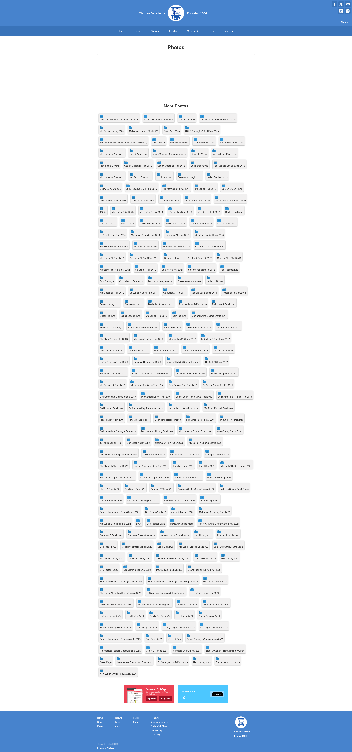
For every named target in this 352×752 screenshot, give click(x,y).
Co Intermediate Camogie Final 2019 (118, 431)
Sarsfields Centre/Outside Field (230, 200)
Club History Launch (223, 350)
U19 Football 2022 (156, 523)
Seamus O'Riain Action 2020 (169, 442)
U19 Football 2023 (109, 569)
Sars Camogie (107, 281)
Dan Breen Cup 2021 (135, 489)
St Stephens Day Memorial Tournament (166, 592)
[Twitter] (341, 4)
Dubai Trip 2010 (108, 315)
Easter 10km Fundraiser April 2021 (150, 465)
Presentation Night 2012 (189, 281)
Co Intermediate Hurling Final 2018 (235, 396)
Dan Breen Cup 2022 (155, 512)
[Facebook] (334, 4)
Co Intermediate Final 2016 (113, 200)
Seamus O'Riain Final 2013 (176, 246)
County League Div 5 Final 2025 (179, 627)
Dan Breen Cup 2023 (205, 558)
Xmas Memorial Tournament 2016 (169, 154)
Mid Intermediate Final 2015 (176, 188)
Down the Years (199, 154)
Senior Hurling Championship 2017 (209, 315)
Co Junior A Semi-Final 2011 (144, 292)
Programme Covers (109, 165)
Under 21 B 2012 (215, 281)
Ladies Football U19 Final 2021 (179, 500)
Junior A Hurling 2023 (139, 558)
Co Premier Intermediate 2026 (158, 119)
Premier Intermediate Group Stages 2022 (120, 512)
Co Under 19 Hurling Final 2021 (143, 500)
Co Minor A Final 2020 (154, 454)
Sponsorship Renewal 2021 (188, 477)
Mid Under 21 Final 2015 (112, 177)
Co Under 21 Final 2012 (131, 281)
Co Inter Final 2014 (226, 223)
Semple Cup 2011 (134, 304)
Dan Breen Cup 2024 (187, 604)
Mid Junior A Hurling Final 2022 (214, 512)
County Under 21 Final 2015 (171, 165)
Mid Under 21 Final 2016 (112, 154)
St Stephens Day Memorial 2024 (115, 627)
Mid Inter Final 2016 (169, 200)
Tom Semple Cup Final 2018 (183, 385)
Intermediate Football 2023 (169, 569)
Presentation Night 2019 (111, 419)
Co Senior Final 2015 (205, 188)
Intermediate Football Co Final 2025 (134, 662)
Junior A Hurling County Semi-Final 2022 (218, 523)
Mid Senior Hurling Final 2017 (148, 338)
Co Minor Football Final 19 (168, 419)
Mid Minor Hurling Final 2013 (114, 246)
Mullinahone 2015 (199, 165)
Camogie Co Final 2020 (217, 454)
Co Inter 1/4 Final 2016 (143, 200)
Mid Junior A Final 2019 (231, 419)
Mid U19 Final (174, 639)
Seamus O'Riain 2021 (161, 489)
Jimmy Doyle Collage (110, 188)
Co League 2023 (108, 546)
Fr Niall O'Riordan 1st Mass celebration (151, 373)
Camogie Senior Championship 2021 (196, 489)
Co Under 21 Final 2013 (177, 235)
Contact (136, 722)
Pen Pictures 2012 (229, 269)
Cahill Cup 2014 (108, 223)
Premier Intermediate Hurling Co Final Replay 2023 (173, 581)
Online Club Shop (159, 726)
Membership (193, 31)
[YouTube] (341, 11)
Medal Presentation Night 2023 (137, 546)
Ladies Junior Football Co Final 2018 (194, 396)
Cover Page (106, 662)
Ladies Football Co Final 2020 (185, 454)
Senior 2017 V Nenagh (111, 327)
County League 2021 (183, 465)
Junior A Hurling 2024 (110, 616)
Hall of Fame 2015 (179, 142)
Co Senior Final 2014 (201, 223)
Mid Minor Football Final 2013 (209, 235)
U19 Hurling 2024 (135, 616)
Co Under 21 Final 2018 (111, 408)
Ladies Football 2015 (217, 177)
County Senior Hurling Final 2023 (204, 569)
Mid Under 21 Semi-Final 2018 (184, 408)
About (117, 726)
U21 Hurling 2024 (184, 616)
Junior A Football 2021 (111, 500)
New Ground (158, 142)
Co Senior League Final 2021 (154, 477)
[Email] (348, 4)
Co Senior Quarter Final (111, 350)
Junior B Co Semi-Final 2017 (114, 362)
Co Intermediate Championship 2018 (118, 396)
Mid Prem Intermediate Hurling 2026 (218, 119)
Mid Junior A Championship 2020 (205, 442)
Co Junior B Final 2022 (111, 535)
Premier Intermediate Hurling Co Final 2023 (121, 581)
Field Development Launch (224, 373)
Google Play (165, 698)
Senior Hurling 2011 (109, 304)
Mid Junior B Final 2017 (166, 350)
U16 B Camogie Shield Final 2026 (202, 131)
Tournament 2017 (172, 327)
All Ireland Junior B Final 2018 (190, 373)
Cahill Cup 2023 (165, 546)
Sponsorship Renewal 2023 (137, 569)
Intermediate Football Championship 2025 (120, 650)
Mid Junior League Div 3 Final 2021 (117, 477)
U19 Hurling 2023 (230, 558)
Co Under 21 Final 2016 (232, 142)
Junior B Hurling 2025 (157, 650)
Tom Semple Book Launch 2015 (229, 165)
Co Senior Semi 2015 (232, 188)
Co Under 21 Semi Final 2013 (209, 246)
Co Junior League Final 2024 (204, 592)
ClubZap (110, 748)
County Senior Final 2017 (195, 350)
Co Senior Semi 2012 (172, 269)
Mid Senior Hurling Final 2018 (155, 396)
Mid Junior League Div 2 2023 (193, 546)
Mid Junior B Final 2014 (151, 211)
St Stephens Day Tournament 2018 (146, 408)
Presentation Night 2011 (234, 292)
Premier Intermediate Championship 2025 (120, 639)
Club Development (159, 722)
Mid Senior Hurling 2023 (112, 558)
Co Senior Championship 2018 (218, 385)
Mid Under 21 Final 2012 (112, 292)
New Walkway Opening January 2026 (118, 673)
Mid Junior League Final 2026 (143, 131)
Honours (155, 718)
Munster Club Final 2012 (229, 258)
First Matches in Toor (139, 419)
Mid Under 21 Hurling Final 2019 (157, 431)
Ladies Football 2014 (150, 223)
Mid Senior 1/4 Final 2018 (112, 385)
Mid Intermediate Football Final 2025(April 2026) (123, 142)
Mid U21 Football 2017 (209, 211)
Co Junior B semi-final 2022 (141, 535)
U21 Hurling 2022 (203, 535)
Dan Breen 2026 (187, 119)
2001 (138, 523)
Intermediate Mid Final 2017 (182, 338)
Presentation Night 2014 (180, 211)
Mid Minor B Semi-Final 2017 (215, 338)
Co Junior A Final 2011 (174, 292)
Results (173, 31)
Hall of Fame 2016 (138, 154)
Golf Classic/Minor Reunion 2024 (116, 604)
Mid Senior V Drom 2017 (228, 327)
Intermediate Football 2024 (216, 604)
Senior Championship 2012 (201, 269)
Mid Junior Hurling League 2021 (236, 465)
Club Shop (155, 734)
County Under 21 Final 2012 (138, 165)
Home (121, 31)
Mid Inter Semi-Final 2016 (197, 200)
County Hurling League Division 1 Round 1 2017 (188, 258)
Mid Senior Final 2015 (140, 177)
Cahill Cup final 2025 (147, 627)
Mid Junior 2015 (164, 177)
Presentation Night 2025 (228, 662)
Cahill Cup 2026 (172, 131)
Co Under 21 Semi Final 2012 (144, 258)
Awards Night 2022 (209, 500)
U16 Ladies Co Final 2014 (113, 235)
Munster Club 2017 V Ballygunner (183, 362)
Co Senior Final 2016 (204, 142)
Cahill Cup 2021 (207, 465)
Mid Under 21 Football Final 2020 (195, 431)
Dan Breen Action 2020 (138, 442)
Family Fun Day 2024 (159, 616)
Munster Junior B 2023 (228, 535)
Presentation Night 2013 (145, 246)
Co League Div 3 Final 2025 (214, 627)
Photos (136, 718)
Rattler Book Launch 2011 (161, 304)
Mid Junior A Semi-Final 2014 (145, 235)
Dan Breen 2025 (154, 639)
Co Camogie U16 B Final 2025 (173, 662)
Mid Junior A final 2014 (123, 211)
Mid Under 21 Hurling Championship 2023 (120, 592)
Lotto (212, 31)
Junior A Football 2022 (182, 512)
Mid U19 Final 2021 (109, 489)
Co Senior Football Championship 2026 (119, 119)
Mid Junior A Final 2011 (223, 304)
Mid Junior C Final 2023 (215, 581)
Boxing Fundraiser (234, 211)
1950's (103, 211)
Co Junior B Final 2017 (216, 362)
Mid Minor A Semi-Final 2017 (114, 338)
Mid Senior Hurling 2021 (219, 477)
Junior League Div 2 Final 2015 (141, 188)
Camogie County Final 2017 (147, 362)
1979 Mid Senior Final (110, 442)
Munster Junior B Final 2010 (193, 304)
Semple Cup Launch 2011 (204, 292)
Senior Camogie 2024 (209, 616)
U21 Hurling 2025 (202, 662)
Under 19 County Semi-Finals (234, 489)
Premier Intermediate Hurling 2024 (154, 604)
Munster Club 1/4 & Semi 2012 (115, 269)
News (137, 31)
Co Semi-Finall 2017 (139, 350)
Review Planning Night (181, 523)
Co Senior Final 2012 (145, 269)
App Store (151, 698)
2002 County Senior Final (229, 431)
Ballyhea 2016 (179, 315)
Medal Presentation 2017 (198, 327)
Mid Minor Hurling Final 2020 (114, 465)
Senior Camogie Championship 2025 (205, 639)
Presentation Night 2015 (189, 177)
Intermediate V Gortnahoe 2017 (143, 327)
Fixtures (155, 31)
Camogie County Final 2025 (187, 650)
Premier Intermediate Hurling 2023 (172, 558)
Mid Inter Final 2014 (175, 223)
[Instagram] (348, 11)
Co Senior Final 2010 (156, 315)
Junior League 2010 (131, 315)
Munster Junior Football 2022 (174, 535)
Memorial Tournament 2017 (113, 373)
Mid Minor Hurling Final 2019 (200, 419)
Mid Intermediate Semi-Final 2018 (146, 385)
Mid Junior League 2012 (160, 281)
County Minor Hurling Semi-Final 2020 (118, 454)
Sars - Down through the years (228, 546)
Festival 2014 (127, 223)
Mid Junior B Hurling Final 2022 (115, 523)
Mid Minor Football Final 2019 (218, 408)
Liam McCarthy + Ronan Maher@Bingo (225, 650)
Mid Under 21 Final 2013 (224, 154)
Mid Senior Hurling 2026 (112, 131)
